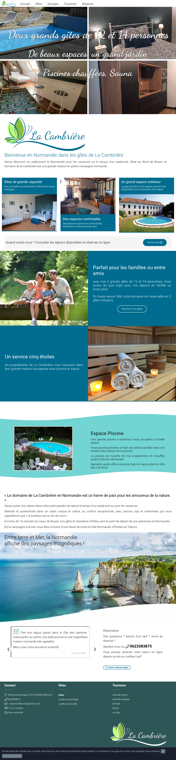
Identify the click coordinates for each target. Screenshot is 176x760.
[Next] (95, 649)
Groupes (53, 4)
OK (163, 751)
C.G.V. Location (16, 708)
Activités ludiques (121, 699)
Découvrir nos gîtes (132, 308)
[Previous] (9, 649)
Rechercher (153, 242)
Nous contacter (15, 712)
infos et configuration (12, 756)
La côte (115, 712)
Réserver (87, 4)
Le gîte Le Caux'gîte (67, 704)
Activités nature (119, 695)
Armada (116, 703)
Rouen (115, 708)
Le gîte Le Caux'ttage (68, 699)
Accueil (25, 4)
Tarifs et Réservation (117, 667)
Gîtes (38, 4)
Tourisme (70, 4)
